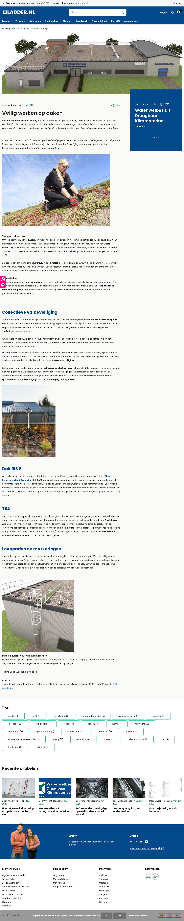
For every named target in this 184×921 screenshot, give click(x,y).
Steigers (67, 21)
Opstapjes (35, 21)
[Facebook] (131, 842)
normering (142, 723)
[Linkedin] (146, 842)
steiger (109, 739)
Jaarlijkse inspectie (11, 898)
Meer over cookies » (138, 915)
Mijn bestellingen (61, 879)
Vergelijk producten (63, 886)
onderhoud (15, 731)
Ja (106, 915)
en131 (36, 716)
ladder (69, 723)
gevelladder (61, 716)
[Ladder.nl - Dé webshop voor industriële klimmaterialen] (20, 12)
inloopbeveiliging (128, 716)
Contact (177, 3)
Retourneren (8, 890)
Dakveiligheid (99, 21)
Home (14, 28)
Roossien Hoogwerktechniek (24, 739)
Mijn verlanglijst (60, 882)
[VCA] (155, 876)
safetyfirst (83, 739)
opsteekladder (45, 731)
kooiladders (43, 723)
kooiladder (15, 723)
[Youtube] (141, 842)
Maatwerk (82, 21)
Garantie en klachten (12, 894)
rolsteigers (105, 731)
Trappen (20, 21)
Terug (7, 28)
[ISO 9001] (148, 876)
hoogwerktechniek (94, 716)
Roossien (131, 731)
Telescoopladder (138, 739)
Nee (119, 915)
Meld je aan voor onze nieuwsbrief (147, 848)
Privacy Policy (9, 879)
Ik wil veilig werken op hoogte (20, 671)
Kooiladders (51, 21)
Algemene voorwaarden (14, 875)
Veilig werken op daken (30, 28)
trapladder (15, 747)
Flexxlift (115, 21)
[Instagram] (136, 842)
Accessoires (131, 21)
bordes (13, 716)
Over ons (6, 902)
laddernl (93, 723)
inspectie (158, 716)
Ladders (6, 21)
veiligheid (42, 747)
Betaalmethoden (10, 882)
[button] (157, 137)
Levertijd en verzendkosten (15, 886)
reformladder (76, 731)
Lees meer (140, 131)
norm (117, 723)
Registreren (59, 875)
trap (165, 739)
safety (58, 739)
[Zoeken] (122, 12)
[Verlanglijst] (172, 12)
